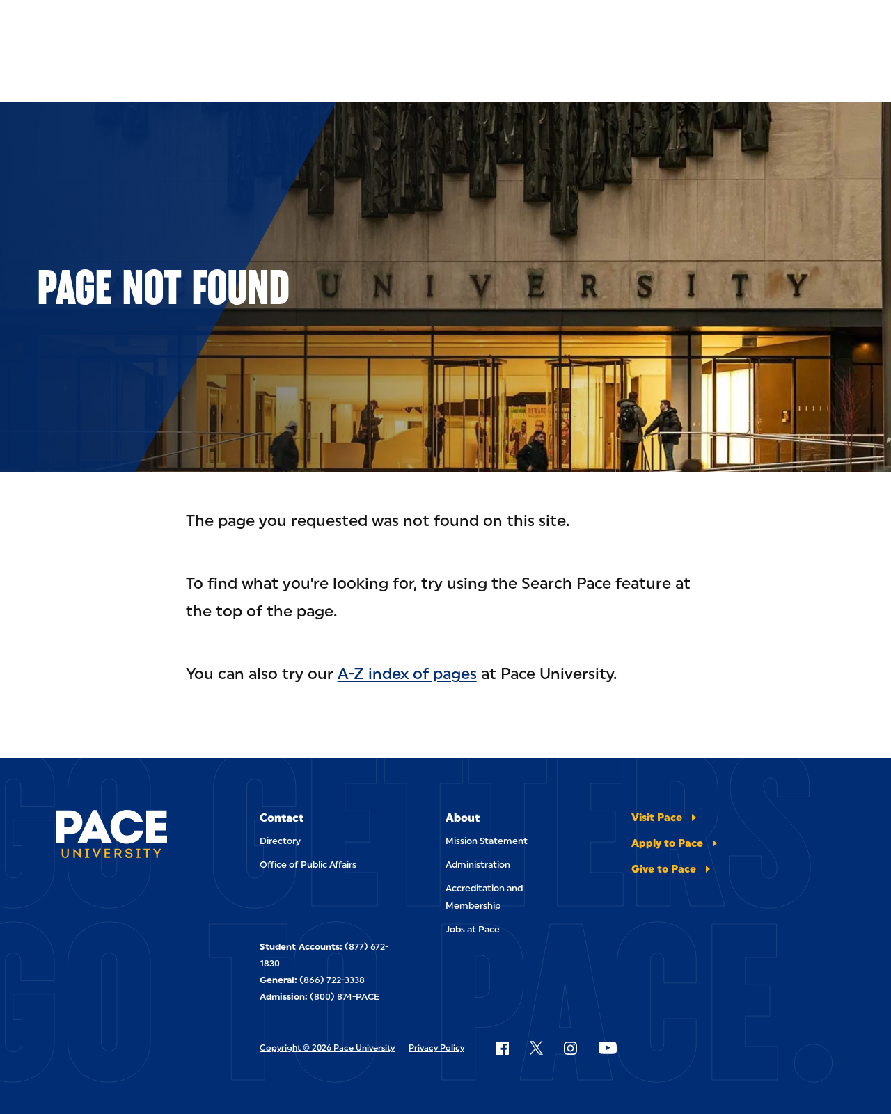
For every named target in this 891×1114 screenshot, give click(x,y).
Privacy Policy (436, 1048)
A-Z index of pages (407, 674)
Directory (280, 841)
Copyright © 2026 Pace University (327, 1048)
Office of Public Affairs (308, 864)
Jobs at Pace (473, 929)
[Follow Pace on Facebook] (501, 1047)
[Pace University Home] (111, 836)
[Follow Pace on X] (536, 1047)
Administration (478, 864)
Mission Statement (487, 841)
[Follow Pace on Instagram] (570, 1047)
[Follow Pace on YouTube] (607, 1047)
